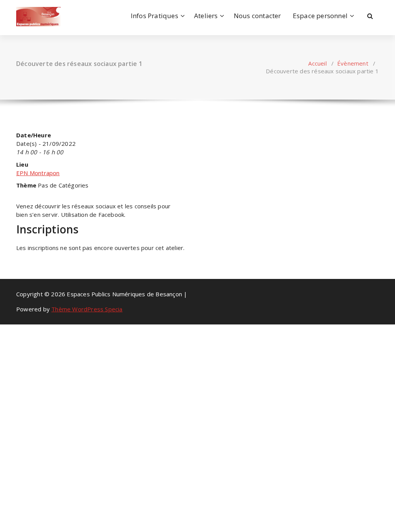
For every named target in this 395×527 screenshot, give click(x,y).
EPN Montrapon (38, 173)
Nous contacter (257, 15)
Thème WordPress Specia (86, 309)
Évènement (352, 63)
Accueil (317, 63)
